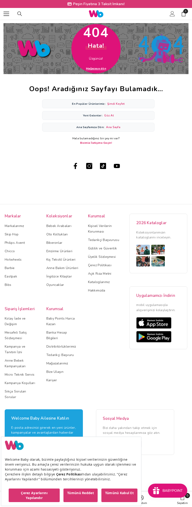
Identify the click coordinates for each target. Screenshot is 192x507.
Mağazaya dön (96, 68)
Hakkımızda (96, 290)
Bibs (8, 285)
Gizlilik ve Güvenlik (102, 248)
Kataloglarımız (99, 282)
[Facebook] (75, 166)
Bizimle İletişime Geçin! (96, 143)
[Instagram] (89, 166)
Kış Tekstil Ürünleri (61, 259)
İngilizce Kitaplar (59, 276)
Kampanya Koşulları (20, 383)
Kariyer (51, 380)
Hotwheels (13, 259)
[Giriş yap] (172, 13)
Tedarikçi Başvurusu (103, 240)
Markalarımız (14, 226)
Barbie (10, 268)
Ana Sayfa (113, 127)
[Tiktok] (103, 166)
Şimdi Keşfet (116, 104)
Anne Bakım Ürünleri (62, 268)
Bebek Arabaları (58, 226)
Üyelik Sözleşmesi (102, 257)
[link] (182, 499)
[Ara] (19, 14)
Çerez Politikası (99, 265)
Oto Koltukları (57, 234)
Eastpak (11, 276)
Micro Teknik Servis (19, 374)
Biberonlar (54, 243)
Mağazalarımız (57, 363)
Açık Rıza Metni (99, 273)
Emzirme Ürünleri (59, 251)
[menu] (6, 14)
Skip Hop (11, 234)
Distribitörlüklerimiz (61, 346)
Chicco (10, 251)
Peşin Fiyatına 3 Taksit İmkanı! (99, 4)
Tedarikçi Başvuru (60, 355)
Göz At (109, 115)
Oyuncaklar (55, 285)
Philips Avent (15, 243)
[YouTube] (117, 166)
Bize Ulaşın (54, 372)
